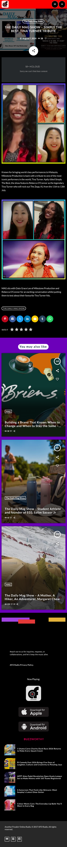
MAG (8, 411)
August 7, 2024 (28, 38)
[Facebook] (19, 839)
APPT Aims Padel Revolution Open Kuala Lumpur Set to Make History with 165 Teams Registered (39, 777)
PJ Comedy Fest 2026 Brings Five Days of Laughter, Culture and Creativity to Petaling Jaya (39, 763)
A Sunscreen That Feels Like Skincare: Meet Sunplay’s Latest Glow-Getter (37, 791)
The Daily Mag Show (33, 21)
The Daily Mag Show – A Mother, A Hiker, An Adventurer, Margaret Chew (32, 597)
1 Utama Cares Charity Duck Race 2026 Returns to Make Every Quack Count (39, 749)
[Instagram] (13, 839)
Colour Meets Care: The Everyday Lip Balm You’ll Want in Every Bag (39, 805)
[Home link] (5, 4)
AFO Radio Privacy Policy (21, 665)
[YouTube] (7, 839)
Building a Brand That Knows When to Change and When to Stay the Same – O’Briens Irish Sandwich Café (32, 426)
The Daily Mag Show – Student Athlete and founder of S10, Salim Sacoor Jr (33, 510)
